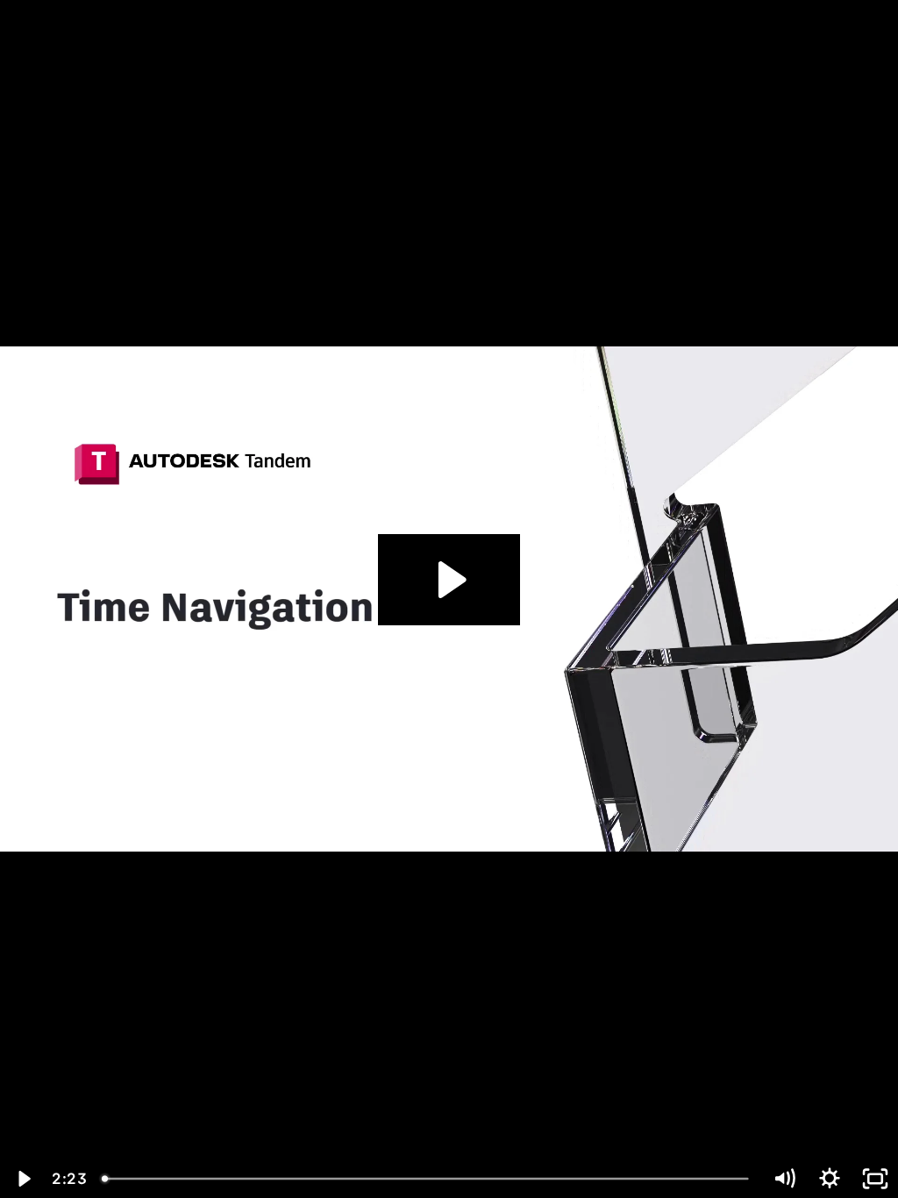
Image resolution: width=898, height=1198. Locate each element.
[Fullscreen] (875, 1178)
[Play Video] (23, 1178)
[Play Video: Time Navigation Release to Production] (449, 579)
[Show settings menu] (829, 1178)
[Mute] (784, 1178)
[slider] (427, 1178)
